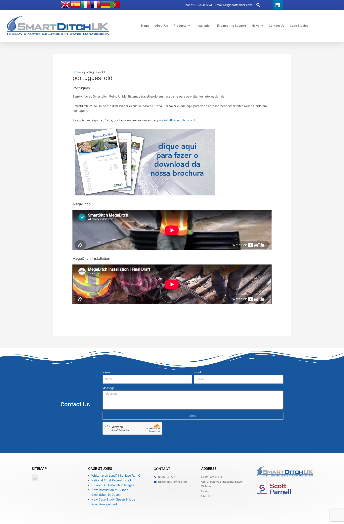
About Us (161, 25)
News (255, 25)
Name (106, 372)
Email (197, 372)
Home (145, 25)
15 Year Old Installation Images (112, 485)
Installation (203, 25)
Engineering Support (231, 25)
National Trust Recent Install (111, 480)
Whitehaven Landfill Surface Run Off (116, 475)
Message (108, 388)
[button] (258, 5)
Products (179, 25)
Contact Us (276, 25)
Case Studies (299, 25)
